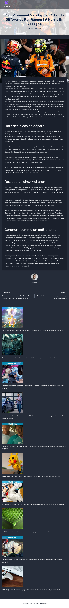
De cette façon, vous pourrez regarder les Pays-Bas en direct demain (52, 295)
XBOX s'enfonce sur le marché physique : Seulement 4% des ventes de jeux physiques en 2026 (31, 590)
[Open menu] (65, 4)
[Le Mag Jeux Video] (6, 4)
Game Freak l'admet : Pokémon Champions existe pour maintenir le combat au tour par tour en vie (32, 330)
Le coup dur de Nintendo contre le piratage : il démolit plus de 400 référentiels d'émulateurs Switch (33, 504)
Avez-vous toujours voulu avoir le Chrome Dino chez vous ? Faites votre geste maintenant (16, 295)
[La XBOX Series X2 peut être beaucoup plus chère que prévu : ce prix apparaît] (34, 518)
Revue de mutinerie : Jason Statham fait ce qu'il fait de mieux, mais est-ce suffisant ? (28, 358)
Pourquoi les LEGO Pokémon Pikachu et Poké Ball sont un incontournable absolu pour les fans (31, 476)
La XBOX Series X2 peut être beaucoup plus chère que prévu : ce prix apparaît (25, 532)
